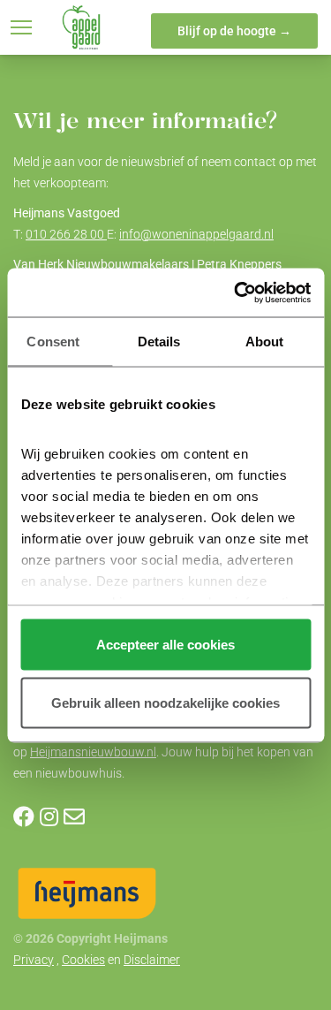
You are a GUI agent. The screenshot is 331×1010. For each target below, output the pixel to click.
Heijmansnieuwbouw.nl (93, 752)
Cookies (83, 960)
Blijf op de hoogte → (234, 31)
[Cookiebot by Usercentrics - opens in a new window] (236, 292)
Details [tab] (159, 341)
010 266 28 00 (66, 234)
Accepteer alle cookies (165, 644)
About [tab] (264, 341)
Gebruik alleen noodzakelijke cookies (165, 702)
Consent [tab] (52, 341)
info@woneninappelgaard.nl (196, 234)
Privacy (33, 960)
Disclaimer (152, 960)
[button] (21, 27)
